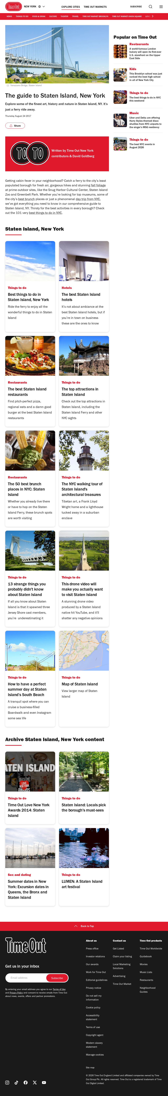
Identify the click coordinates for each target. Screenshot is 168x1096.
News (9, 17)
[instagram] (7, 1083)
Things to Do (22, 17)
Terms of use (93, 1027)
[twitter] (35, 1083)
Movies (143, 964)
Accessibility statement (92, 1017)
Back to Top (87, 926)
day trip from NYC (88, 199)
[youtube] (44, 1083)
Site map (90, 1068)
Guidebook (146, 956)
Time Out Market (122, 984)
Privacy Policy (16, 993)
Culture (53, 17)
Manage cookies (95, 1055)
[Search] (150, 7)
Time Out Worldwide (151, 949)
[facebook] (26, 1083)
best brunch (26, 199)
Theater (64, 17)
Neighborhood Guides (148, 990)
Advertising (119, 976)
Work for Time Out (96, 972)
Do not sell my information (94, 998)
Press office (92, 949)
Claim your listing (122, 956)
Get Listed (118, 949)
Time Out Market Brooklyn (95, 17)
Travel (75, 17)
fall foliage (98, 186)
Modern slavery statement (94, 1045)
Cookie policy (93, 1008)
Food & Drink (38, 17)
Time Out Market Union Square (127, 17)
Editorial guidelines (96, 980)
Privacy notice (93, 988)
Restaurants (146, 980)
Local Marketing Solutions (121, 966)
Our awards (92, 964)
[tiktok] (16, 1083)
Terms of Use (59, 990)
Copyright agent (94, 1035)
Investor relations (95, 956)
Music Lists (146, 972)
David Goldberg (83, 156)
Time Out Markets (95, 7)
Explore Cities (71, 7)
